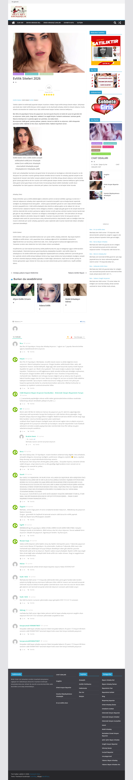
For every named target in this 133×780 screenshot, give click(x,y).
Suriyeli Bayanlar (107, 752)
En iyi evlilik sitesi (99, 229)
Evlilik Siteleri (17, 100)
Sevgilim (106, 174)
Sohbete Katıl (69, 23)
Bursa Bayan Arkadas (100, 242)
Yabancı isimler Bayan (76, 273)
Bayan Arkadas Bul (33, 23)
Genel (104, 725)
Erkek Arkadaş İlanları (52, 23)
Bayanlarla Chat (96, 147)
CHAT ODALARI (99, 158)
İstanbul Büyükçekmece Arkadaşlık (111, 194)
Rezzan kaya (24, 541)
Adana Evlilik (44, 305)
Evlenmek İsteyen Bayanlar (111, 713)
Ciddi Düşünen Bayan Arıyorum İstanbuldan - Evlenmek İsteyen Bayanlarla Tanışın (52, 393)
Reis (91, 229)
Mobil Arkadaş (96, 150)
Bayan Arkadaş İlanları (32, 74)
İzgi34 (22, 525)
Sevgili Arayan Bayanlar (46, 74)
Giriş (83, 321)
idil (21, 409)
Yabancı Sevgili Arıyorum (102, 278)
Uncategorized (107, 756)
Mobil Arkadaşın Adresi (72, 300)
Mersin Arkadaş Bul (100, 254)
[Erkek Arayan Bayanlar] (96, 185)
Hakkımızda (83, 688)
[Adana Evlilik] (48, 285)
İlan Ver (20, 23)
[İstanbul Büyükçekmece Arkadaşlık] (96, 195)
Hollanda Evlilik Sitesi (100, 266)
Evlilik (31, 100)
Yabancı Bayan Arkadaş (109, 760)
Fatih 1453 (24, 577)
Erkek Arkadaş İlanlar (109, 705)
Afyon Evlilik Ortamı (22, 299)
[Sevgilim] (96, 175)
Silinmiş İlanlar (107, 748)
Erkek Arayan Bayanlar (111, 184)
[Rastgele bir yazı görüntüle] (119, 22)
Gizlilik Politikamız (85, 684)
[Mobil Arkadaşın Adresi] (75, 285)
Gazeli (22, 474)
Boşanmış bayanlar (108, 700)
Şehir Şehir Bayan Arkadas (110, 740)
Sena (22, 451)
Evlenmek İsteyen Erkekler (110, 717)
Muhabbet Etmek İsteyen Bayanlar (101, 154)
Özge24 (22, 507)
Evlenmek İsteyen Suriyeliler (111, 721)
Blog (103, 696)
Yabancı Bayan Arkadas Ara (111, 764)
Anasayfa (82, 680)
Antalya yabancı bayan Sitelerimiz (25, 273)
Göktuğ (22, 610)
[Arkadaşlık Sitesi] (13, 22)
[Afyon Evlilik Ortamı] (22, 285)
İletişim (80, 23)
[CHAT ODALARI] (106, 131)
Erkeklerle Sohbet (108, 709)
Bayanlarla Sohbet (108, 147)
